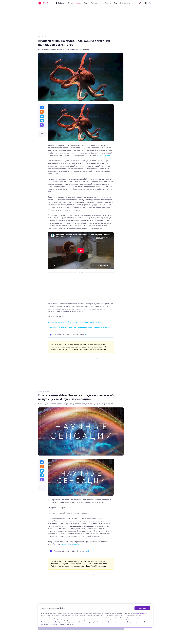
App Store (77, 544)
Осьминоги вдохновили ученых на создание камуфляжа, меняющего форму (79, 327)
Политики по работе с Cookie (50, 622)
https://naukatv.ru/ (141, 614)
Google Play (67, 544)
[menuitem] (70, 3)
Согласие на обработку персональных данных (111, 622)
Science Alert (105, 155)
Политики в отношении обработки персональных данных (128, 620)
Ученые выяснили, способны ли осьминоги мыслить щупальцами (74, 322)
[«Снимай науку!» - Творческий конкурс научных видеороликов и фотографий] (140, 3)
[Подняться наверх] (42, 134)
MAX (87, 334)
